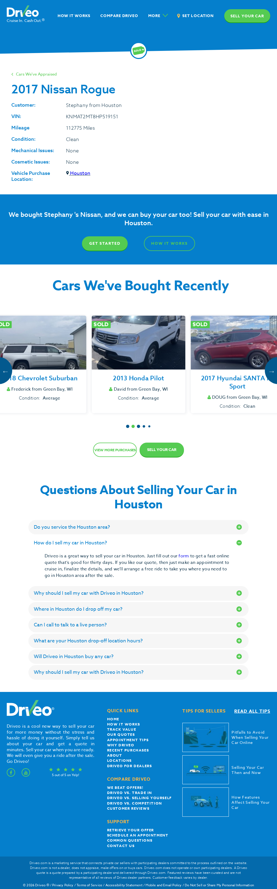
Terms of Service (89, 885)
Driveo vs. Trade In (129, 792)
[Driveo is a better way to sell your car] (29, 715)
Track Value (121, 729)
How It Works (169, 243)
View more (115, 449)
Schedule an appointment (138, 835)
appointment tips (128, 739)
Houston (79, 173)
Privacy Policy (63, 885)
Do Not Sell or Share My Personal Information (219, 885)
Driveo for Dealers (129, 765)
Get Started (104, 243)
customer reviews (128, 808)
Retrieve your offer (130, 830)
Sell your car (247, 16)
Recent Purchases (128, 750)
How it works (123, 724)
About (114, 755)
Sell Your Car (161, 450)
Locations (119, 760)
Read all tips (252, 711)
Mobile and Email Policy (164, 885)
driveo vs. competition (134, 803)
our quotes (121, 734)
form (184, 556)
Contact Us (121, 845)
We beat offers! (125, 787)
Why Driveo (120, 745)
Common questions (130, 840)
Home (113, 719)
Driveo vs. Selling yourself (139, 797)
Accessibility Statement (124, 885)
